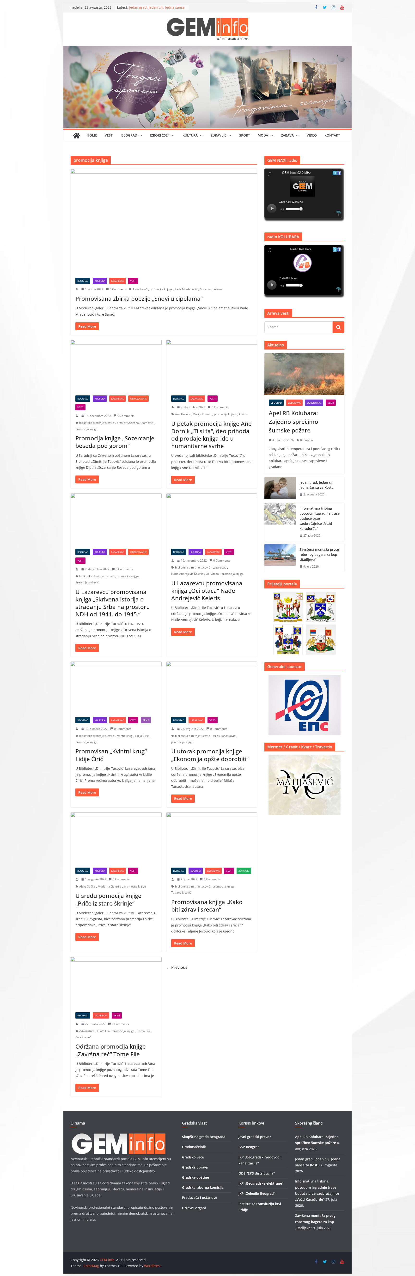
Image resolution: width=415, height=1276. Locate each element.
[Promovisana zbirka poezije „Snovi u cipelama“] (164, 221)
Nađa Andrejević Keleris (187, 574)
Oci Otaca (212, 574)
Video (312, 135)
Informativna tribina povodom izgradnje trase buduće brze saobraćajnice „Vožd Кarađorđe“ (319, 518)
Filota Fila (103, 1031)
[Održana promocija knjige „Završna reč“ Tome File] (116, 982)
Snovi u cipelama (211, 289)
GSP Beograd (249, 1147)
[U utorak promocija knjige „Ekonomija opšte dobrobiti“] (211, 687)
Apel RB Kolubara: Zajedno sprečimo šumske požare (150, 9)
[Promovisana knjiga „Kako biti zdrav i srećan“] (211, 837)
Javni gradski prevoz (254, 1136)
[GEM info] (207, 49)
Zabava (287, 135)
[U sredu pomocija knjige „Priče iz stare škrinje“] (116, 837)
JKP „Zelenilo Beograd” (256, 1193)
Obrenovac (314, 402)
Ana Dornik (182, 414)
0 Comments (118, 289)
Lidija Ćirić (142, 736)
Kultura (190, 135)
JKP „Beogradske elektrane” (260, 1183)
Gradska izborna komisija (203, 1187)
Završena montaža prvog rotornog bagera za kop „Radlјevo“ (319, 554)
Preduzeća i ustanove (199, 1197)
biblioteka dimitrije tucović (96, 423)
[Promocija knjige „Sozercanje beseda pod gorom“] (116, 365)
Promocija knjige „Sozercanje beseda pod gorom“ (114, 442)
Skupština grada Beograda (203, 1136)
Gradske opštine (195, 1177)
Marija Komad (202, 414)
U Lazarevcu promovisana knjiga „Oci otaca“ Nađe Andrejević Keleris (206, 590)
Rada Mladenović (186, 289)
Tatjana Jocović (181, 892)
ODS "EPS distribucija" (256, 1173)
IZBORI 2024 (160, 135)
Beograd (129, 135)
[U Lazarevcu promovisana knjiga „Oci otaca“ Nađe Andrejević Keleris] (211, 518)
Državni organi (194, 1208)
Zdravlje (218, 135)
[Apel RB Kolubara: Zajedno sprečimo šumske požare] (304, 374)
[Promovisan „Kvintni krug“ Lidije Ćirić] (116, 687)
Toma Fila (143, 1031)
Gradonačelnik (194, 1147)
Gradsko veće (193, 1157)
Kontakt (332, 135)
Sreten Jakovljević (87, 582)
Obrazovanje (138, 398)
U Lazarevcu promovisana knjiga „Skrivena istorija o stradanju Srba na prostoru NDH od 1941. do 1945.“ (112, 603)
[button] (139, 135)
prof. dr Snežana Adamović (135, 423)
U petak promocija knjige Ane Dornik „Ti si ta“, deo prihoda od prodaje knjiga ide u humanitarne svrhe (211, 434)
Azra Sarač (140, 289)
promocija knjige (161, 289)
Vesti (109, 135)
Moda (263, 135)
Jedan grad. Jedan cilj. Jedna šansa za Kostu (317, 485)
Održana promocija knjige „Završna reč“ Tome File (110, 1050)
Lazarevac (117, 280)
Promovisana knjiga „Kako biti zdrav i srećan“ (207, 905)
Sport (244, 135)
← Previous (176, 967)
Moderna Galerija (109, 886)
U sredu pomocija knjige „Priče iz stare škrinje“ (108, 899)
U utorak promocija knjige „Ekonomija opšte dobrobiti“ (210, 755)
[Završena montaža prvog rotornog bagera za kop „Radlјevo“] (280, 558)
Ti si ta (243, 414)
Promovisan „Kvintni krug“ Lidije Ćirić (111, 755)
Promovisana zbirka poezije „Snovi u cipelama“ (139, 298)
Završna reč (83, 1037)
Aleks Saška (87, 886)
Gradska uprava (195, 1167)
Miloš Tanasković (224, 736)
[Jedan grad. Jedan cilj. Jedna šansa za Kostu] (280, 488)
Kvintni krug (124, 736)
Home (92, 135)
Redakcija (306, 440)
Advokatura (87, 1031)
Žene (146, 720)
